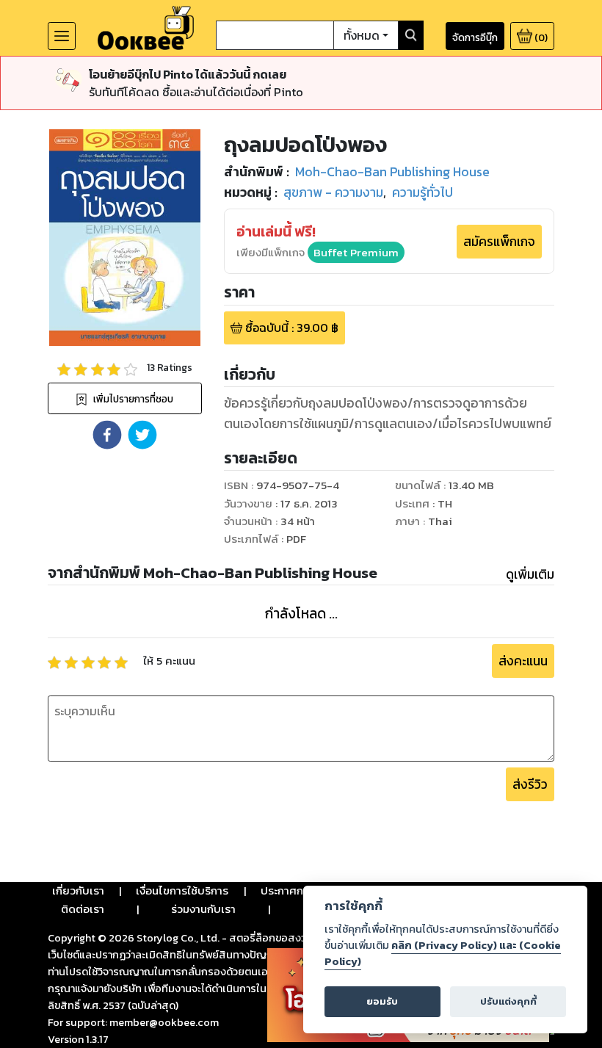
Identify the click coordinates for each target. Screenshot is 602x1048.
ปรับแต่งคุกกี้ (508, 1001)
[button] (107, 434)
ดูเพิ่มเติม (530, 574)
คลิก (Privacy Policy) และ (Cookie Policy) (442, 953)
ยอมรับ (382, 1001)
